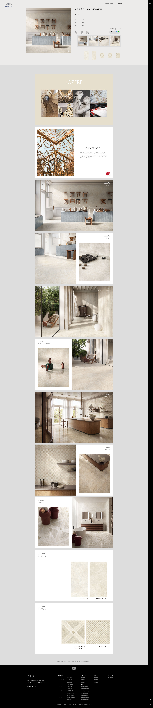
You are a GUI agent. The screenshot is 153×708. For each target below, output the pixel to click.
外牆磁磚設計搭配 (85, 697)
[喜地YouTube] (112, 678)
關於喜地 (83, 677)
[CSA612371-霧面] (86, 55)
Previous (28, 30)
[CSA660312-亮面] (102, 55)
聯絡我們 (96, 682)
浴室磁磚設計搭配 (85, 691)
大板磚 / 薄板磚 (61, 680)
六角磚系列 (60, 695)
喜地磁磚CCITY (8, 5)
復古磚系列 (69, 680)
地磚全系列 (69, 686)
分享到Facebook (116, 31)
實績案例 (83, 680)
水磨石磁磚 (60, 693)
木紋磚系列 (60, 686)
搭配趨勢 (96, 680)
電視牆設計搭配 (84, 686)
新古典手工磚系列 (71, 695)
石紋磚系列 (60, 684)
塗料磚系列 (60, 688)
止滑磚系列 (69, 688)
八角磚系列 (60, 697)
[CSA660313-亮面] (118, 55)
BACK (74, 668)
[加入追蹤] (69, 51)
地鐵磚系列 (60, 699)
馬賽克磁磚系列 (70, 693)
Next (69, 30)
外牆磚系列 (69, 682)
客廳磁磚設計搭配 (85, 688)
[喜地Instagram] (110, 678)
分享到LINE (118, 31)
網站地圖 (90, 704)
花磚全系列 (69, 677)
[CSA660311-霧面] (110, 55)
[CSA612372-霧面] (94, 55)
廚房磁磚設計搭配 (85, 693)
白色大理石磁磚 (119, 3)
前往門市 (83, 682)
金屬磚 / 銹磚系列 (71, 697)
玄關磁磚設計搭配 (85, 695)
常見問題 (96, 677)
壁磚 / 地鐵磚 (70, 684)
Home (103, 3)
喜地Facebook (108, 678)
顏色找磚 (69, 699)
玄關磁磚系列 (70, 690)
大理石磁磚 (112, 3)
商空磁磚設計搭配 (85, 699)
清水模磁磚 (60, 690)
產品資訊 (107, 3)
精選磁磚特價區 (61, 677)
